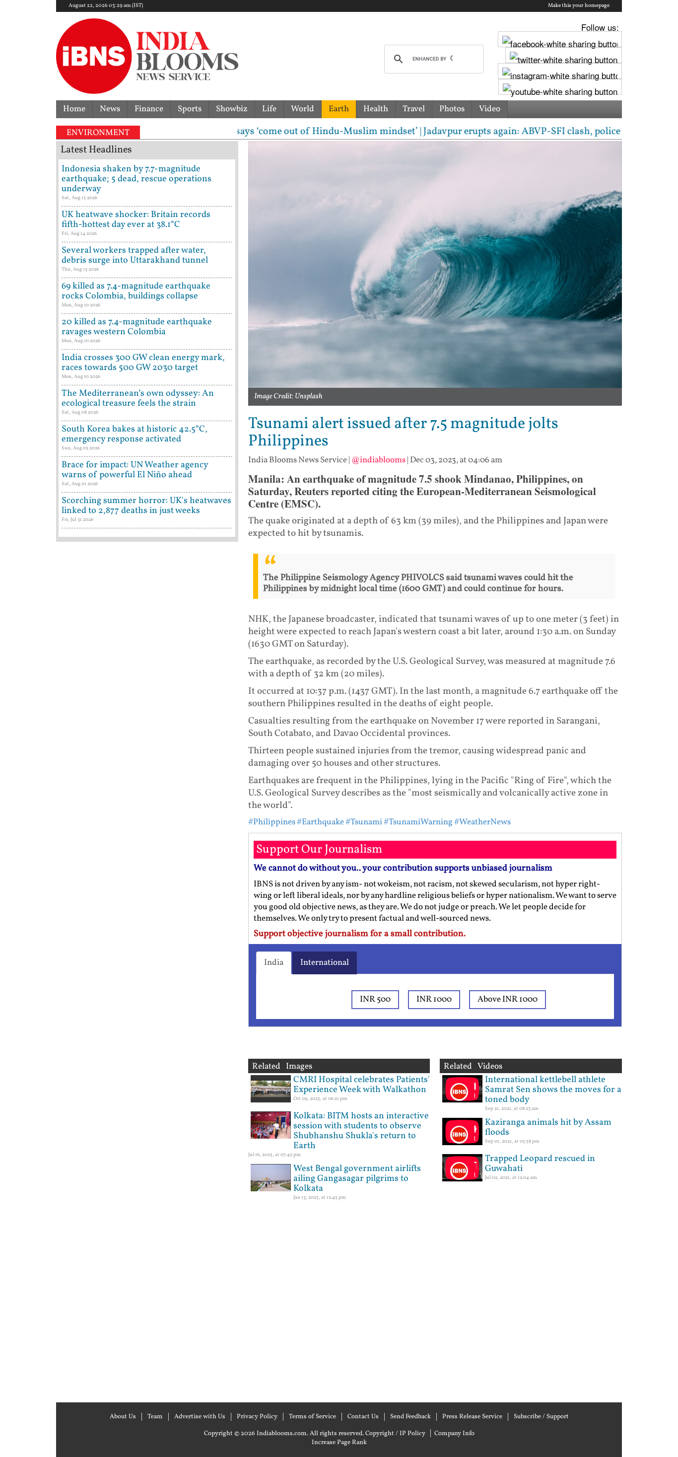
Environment (98, 133)
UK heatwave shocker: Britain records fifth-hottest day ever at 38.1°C (136, 220)
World (302, 109)
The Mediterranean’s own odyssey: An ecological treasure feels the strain (138, 398)
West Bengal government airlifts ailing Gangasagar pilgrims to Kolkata (357, 1179)
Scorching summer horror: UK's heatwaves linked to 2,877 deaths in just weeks (146, 506)
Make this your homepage (579, 6)
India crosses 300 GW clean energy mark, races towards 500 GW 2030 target (143, 363)
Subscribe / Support (541, 1416)
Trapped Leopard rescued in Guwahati (540, 1164)
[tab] (273, 962)
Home (74, 109)
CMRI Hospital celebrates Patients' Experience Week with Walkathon (361, 1085)
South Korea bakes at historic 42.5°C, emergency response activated (134, 434)
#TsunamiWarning (418, 822)
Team (155, 1416)
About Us (123, 1416)
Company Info (454, 1433)
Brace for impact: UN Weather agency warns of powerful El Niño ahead (135, 470)
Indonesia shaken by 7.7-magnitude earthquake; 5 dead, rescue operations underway (136, 179)
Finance (149, 109)
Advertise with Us (199, 1416)
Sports (190, 109)
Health (375, 109)
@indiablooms (378, 460)
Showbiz (232, 109)
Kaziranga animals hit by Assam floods (548, 1127)
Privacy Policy (257, 1416)
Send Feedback (410, 1416)
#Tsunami (363, 822)
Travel (414, 109)
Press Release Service (472, 1416)
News (110, 109)
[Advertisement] (147, 971)
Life (269, 109)
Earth (339, 109)
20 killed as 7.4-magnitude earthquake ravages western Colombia (137, 327)
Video (489, 109)
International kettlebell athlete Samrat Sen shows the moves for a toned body (553, 1090)
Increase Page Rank (339, 1442)
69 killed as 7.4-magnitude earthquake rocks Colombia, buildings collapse (136, 291)
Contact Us (363, 1416)
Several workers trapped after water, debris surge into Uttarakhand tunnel (135, 255)
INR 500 (375, 999)
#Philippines (271, 822)
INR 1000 (434, 999)
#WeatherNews (482, 822)
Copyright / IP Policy (395, 1433)
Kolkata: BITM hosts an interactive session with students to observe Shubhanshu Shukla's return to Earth (361, 1131)
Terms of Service (312, 1416)
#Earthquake (320, 822)
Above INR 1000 (507, 999)
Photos (452, 109)
